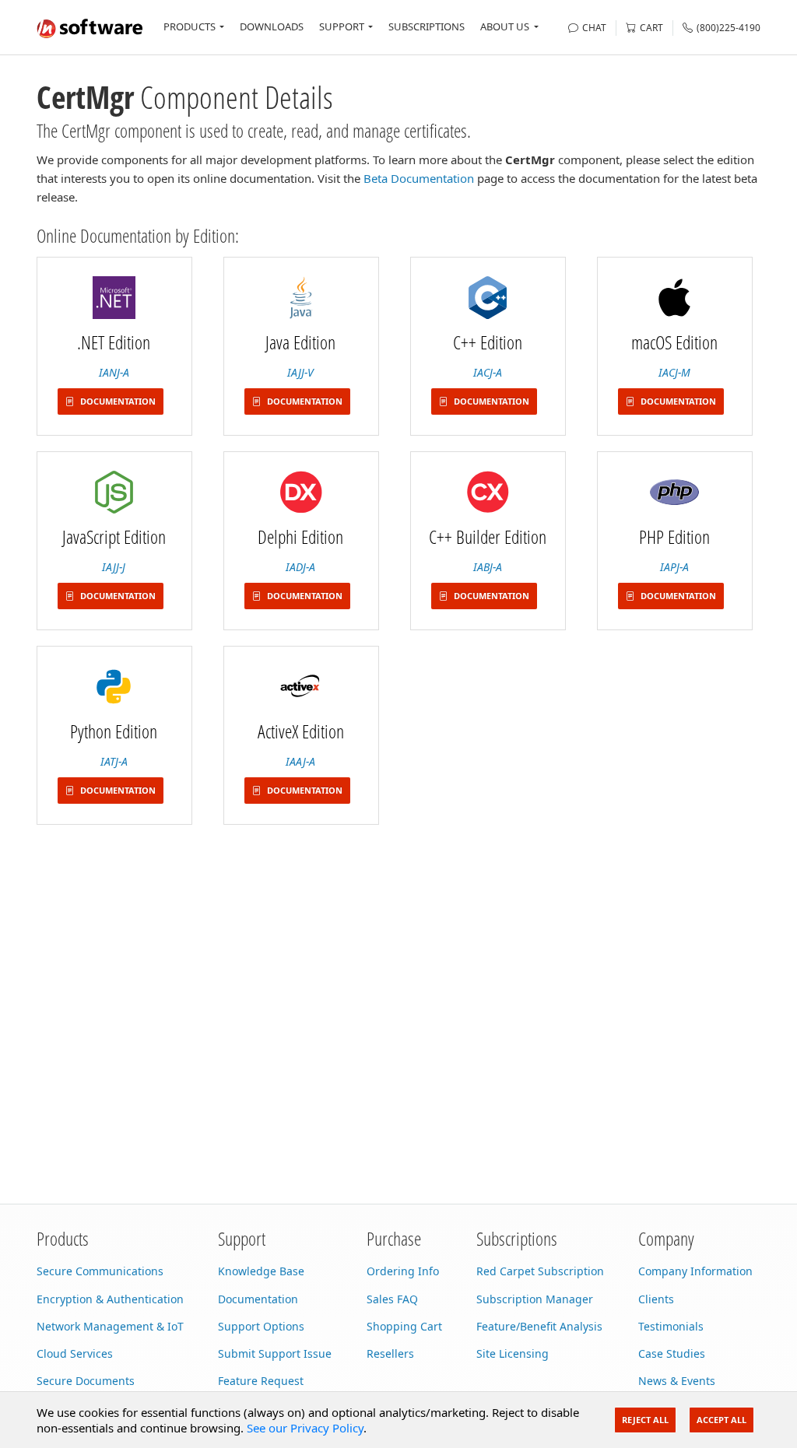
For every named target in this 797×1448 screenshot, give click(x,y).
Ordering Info (403, 1271)
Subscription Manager (534, 1299)
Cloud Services (75, 1353)
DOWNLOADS (272, 26)
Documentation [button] (117, 401)
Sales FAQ (392, 1299)
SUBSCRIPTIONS (426, 26)
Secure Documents (86, 1380)
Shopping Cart (404, 1326)
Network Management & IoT (110, 1326)
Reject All (645, 1419)
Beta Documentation (418, 178)
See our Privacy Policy (305, 1428)
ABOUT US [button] (504, 26)
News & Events (676, 1380)
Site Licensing (512, 1353)
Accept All (721, 1419)
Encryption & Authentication (110, 1299)
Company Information (695, 1271)
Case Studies (671, 1353)
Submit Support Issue (275, 1353)
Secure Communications (100, 1271)
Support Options (261, 1326)
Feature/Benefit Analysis (539, 1326)
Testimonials (671, 1326)
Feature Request (261, 1380)
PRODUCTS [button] (189, 26)
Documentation (258, 1299)
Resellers (390, 1353)
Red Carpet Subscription (540, 1271)
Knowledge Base (261, 1271)
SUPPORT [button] (341, 26)
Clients (656, 1299)
